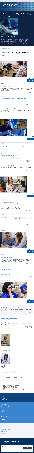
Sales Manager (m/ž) (5, 269)
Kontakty (3, 425)
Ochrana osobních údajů (6, 428)
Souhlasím (27, 447)
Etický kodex (4, 430)
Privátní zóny (4, 427)
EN (26, 1)
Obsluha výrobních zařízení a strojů (9, 165)
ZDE (24, 372)
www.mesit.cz (3, 411)
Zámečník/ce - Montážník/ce (7, 155)
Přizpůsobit (12, 450)
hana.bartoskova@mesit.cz (5, 350)
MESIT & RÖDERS (29, 113)
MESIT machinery (29, 149)
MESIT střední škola (28, 312)
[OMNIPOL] (28, 1)
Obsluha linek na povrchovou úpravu (9, 145)
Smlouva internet (5, 431)
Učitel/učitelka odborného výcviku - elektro (11, 307)
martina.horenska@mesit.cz (5, 368)
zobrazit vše (31, 80)
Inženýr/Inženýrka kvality (7, 202)
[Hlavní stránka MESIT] (4, 1)
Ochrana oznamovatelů (6, 429)
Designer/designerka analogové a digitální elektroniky (13, 98)
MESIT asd (30, 92)
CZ (25, 1)
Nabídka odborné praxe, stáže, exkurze (10, 318)
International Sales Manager (7, 257)
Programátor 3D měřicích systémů (9, 108)
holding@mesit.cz (4, 410)
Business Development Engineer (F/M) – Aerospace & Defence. (15, 216)
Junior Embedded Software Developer (10, 86)
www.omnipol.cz (4, 442)
